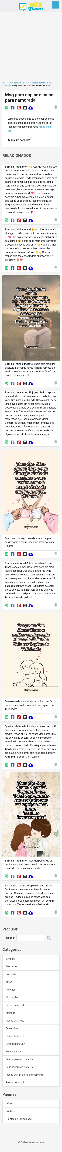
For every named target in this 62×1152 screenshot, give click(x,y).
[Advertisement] (31, 47)
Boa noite (11, 974)
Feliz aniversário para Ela (19, 1067)
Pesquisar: (9, 937)
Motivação (12, 997)
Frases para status (16, 1005)
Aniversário (12, 1028)
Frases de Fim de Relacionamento (25, 1074)
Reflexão (11, 989)
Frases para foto (15, 1020)
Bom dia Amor (13, 1051)
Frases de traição (15, 1082)
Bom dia (10, 958)
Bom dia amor (20, 83)
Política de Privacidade (19, 1118)
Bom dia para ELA (15, 1043)
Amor (9, 981)
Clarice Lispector (15, 1036)
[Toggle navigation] (55, 5)
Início (9, 1103)
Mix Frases (7, 83)
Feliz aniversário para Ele (19, 1059)
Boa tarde (11, 966)
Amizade (10, 1012)
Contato (10, 1111)
